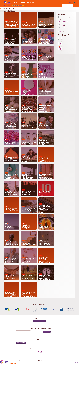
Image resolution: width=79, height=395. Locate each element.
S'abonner (46, 332)
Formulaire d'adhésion (39, 321)
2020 (60, 43)
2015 (60, 49)
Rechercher (74, 6)
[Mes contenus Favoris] (74, 2)
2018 (60, 46)
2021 (60, 42)
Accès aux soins (35, 6)
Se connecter (69, 2)
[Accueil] (8, 2)
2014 (60, 50)
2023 (60, 39)
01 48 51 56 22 (13, 362)
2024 (60, 38)
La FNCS (9, 6)
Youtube (41, 352)
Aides (77, 364)
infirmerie (62, 27)
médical (61, 22)
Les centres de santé (18, 5)
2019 (60, 44)
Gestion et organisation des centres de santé (65, 16)
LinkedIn (38, 352)
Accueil (4, 5)
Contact (76, 362)
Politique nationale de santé (64, 17)
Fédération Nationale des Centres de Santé (25, 2)
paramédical (62, 25)
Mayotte (61, 31)
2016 (60, 48)
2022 (60, 41)
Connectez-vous (21, 342)
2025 (60, 37)
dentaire (62, 24)
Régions (27, 6)
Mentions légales (74, 361)
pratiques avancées (63, 21)
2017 (60, 47)
